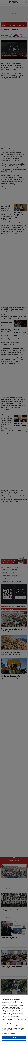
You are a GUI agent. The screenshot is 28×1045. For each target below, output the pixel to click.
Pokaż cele (14, 1042)
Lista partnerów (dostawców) (9, 1033)
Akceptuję (13, 1037)
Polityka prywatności (21, 1019)
